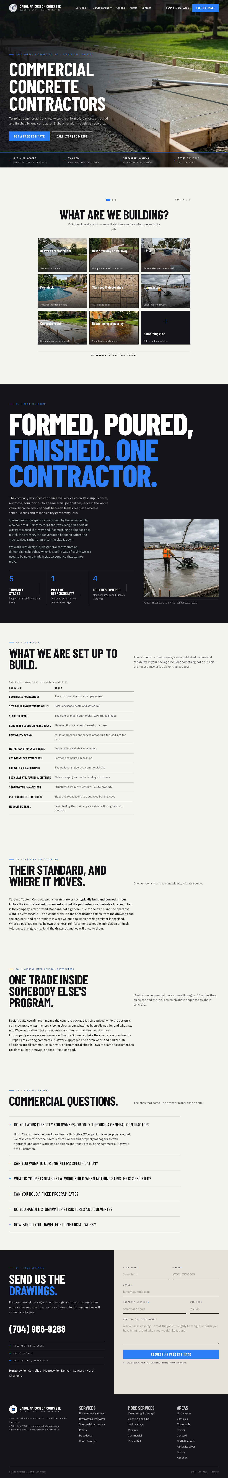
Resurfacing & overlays (141, 1413)
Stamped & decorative (92, 1424)
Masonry (133, 1430)
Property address (136, 1302)
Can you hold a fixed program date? (46, 1194)
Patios (83, 1430)
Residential (134, 1441)
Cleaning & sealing (138, 1418)
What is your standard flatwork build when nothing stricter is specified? (82, 1178)
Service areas (101, 7)
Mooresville (51, 1371)
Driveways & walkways (92, 1418)
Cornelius (34, 1371)
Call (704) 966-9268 (72, 136)
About (133, 7)
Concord (78, 1371)
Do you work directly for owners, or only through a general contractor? (82, 1124)
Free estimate (205, 7)
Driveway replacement (92, 1413)
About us (182, 1457)
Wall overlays (135, 1424)
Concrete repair (88, 1441)
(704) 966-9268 (177, 7)
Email (128, 1285)
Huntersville (17, 1371)
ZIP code (196, 1302)
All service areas (186, 1446)
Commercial (135, 1435)
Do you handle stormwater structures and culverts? (63, 1209)
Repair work (53, 1045)
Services (81, 7)
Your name (131, 1267)
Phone (178, 1267)
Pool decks (85, 1435)
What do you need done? (139, 1319)
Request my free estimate (171, 1354)
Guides (120, 7)
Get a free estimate (29, 136)
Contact (146, 7)
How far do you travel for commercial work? (55, 1224)
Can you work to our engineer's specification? (56, 1163)
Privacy (215, 1472)
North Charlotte (186, 1441)
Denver (66, 1371)
